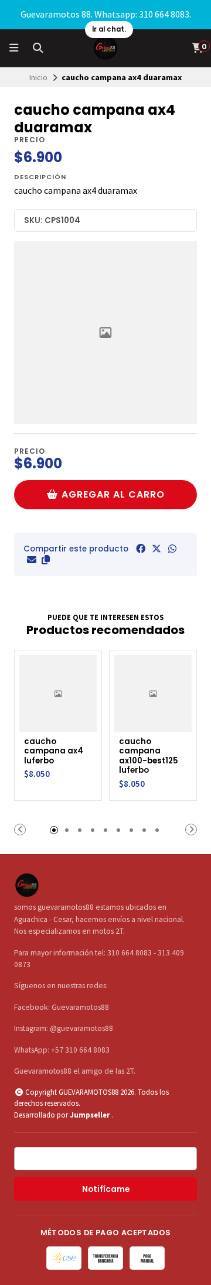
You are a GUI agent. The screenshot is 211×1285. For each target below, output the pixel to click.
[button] (46, 559)
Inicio (38, 77)
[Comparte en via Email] (32, 559)
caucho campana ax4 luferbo (53, 751)
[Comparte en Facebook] (141, 548)
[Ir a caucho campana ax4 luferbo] (58, 693)
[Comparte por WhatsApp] (172, 548)
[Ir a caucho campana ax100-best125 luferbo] (153, 693)
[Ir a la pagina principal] (105, 48)
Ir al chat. (109, 29)
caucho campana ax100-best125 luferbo (148, 756)
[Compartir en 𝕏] (156, 548)
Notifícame (106, 1189)
